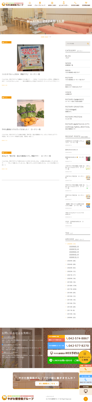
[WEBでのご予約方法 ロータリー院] (88, 197)
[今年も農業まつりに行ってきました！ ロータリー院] (30, 125)
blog (5, 42)
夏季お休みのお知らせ (71, 149)
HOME (30, 5)
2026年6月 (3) (74, 252)
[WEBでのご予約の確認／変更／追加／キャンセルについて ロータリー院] (88, 186)
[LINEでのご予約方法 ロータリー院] (88, 178)
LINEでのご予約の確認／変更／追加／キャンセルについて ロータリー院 (74, 167)
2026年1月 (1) (74, 257)
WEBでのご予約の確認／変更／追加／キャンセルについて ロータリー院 (74, 186)
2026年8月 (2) (74, 246)
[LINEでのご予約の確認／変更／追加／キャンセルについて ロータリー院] (88, 167)
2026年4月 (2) (74, 254)
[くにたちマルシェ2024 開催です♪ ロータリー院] (30, 69)
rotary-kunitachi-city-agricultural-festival (77, 126)
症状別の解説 (75, 5)
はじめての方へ (64, 5)
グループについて (40, 5)
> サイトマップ (50, 396)
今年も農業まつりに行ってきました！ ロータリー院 (21, 129)
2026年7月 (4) (74, 249)
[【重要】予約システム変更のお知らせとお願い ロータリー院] (88, 205)
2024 (46, 36)
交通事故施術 (86, 5)
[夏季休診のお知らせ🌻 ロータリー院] (88, 159)
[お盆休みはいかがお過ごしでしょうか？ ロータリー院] (88, 142)
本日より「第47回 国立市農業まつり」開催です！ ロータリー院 (26, 156)
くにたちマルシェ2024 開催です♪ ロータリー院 (21, 74)
